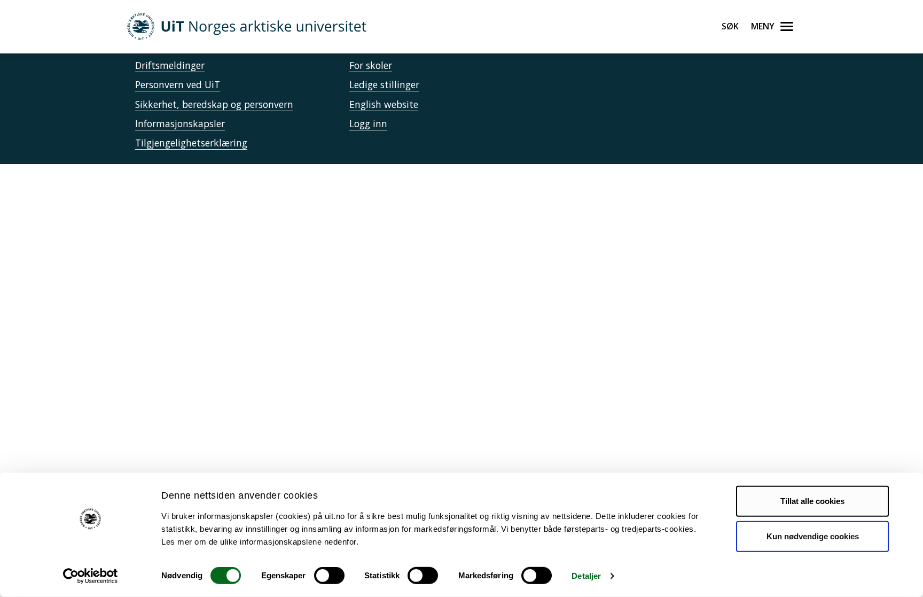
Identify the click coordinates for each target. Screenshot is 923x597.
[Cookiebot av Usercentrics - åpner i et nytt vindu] (90, 576)
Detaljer (586, 575)
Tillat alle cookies (812, 501)
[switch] (329, 575)
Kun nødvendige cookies (812, 535)
